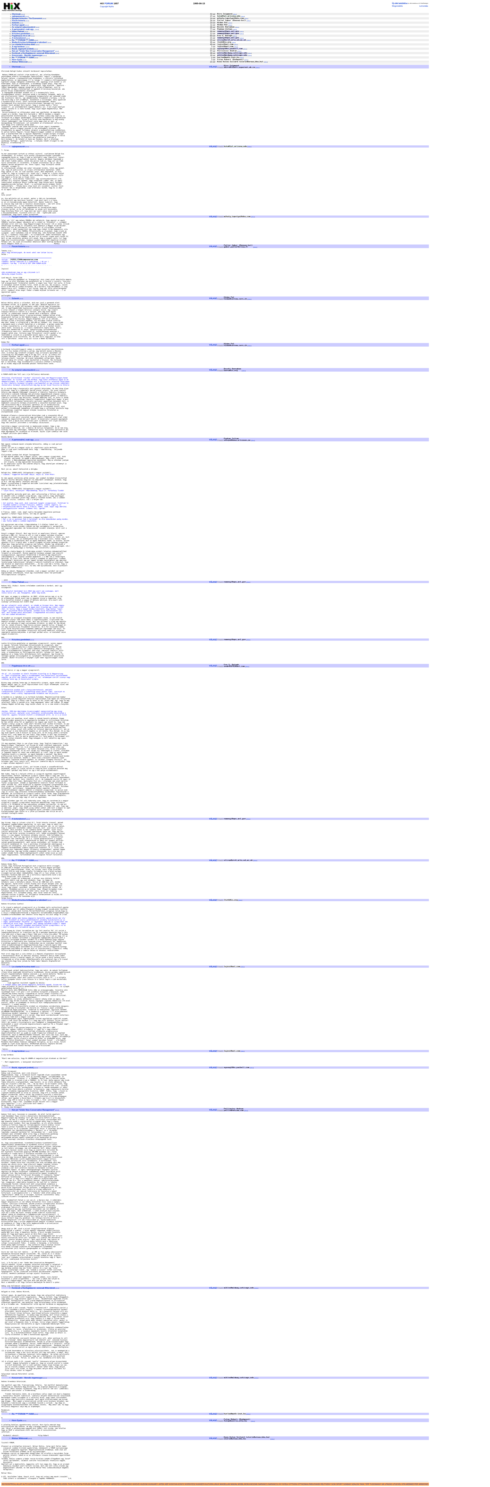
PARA (311, 1484)
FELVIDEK (62, 1484)
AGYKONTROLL (9, 1484)
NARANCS (263, 1484)
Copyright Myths (107, 6)
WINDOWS (423, 1484)
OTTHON (293, 1484)
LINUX (216, 1484)
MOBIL (241, 1484)
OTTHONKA (303, 1484)
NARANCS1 (273, 1484)
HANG (99, 1484)
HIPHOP (106, 1484)
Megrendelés (397, 6)
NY (280, 1484)
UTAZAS (388, 1484)
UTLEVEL (397, 1484)
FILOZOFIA (77, 1484)
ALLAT (19, 1484)
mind (23, 14)
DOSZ (55, 1484)
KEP (167, 1484)
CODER (48, 1484)
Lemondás (423, 6)
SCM (333, 1484)
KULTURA (208, 1484)
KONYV (181, 1484)
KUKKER (200, 1484)
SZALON (355, 1484)
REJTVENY (326, 1484)
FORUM (109, 3)
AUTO (25, 1484)
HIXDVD (136, 1484)
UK (383, 1484)
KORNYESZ (190, 1484)
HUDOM (144, 1484)
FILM (70, 1484)
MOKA (247, 1484)
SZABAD (347, 1484)
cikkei (234, 14)
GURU (93, 1484)
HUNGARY (153, 1484)
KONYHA (173, 1484)
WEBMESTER (412, 1484)
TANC (362, 1484)
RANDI (317, 1484)
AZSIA (31, 1484)
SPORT (339, 1484)
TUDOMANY (375, 1484)
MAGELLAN (225, 1484)
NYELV (285, 1484)
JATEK (161, 1484)
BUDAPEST (39, 1484)
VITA (403, 1484)
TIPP (367, 1484)
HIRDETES (116, 1484)
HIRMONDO (126, 1484)
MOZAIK (254, 1484)
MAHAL (234, 1484)
